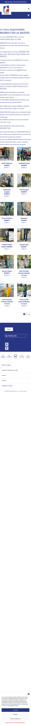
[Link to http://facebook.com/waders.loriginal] (6, 344)
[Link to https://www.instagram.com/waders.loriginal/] (6, 348)
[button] (28, 694)
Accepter (15, 710)
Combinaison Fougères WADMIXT (7, 192)
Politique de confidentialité (19, 722)
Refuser (15, 714)
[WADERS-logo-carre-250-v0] (6, 6)
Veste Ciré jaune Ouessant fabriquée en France (7, 302)
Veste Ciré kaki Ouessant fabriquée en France (24, 302)
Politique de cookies (9, 722)
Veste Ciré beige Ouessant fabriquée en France (24, 273)
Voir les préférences (15, 718)
